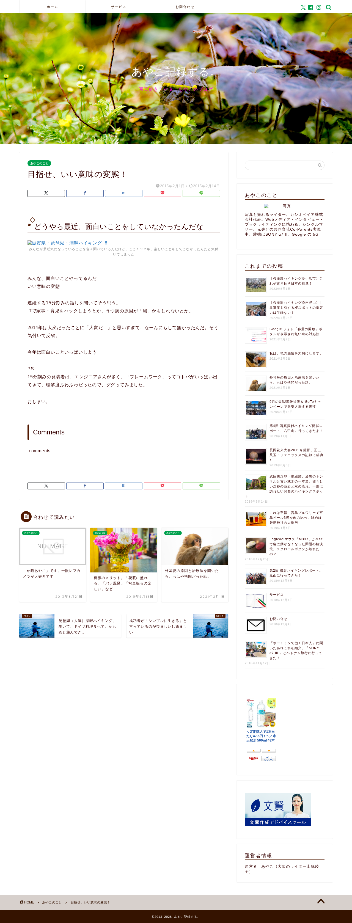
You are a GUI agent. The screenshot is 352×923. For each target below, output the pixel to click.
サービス (119, 7)
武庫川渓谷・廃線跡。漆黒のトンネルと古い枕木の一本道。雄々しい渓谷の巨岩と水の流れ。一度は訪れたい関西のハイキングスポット (284, 486)
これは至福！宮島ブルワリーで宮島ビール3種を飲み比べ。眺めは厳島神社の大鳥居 (296, 518)
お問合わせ (185, 7)
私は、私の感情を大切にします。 (296, 353)
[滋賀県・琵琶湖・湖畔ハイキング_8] (68, 243)
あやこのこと (39, 163)
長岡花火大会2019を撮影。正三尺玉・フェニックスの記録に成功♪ (296, 455)
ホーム (52, 7)
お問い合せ (278, 619)
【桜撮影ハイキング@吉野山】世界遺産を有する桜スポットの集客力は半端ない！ (296, 308)
